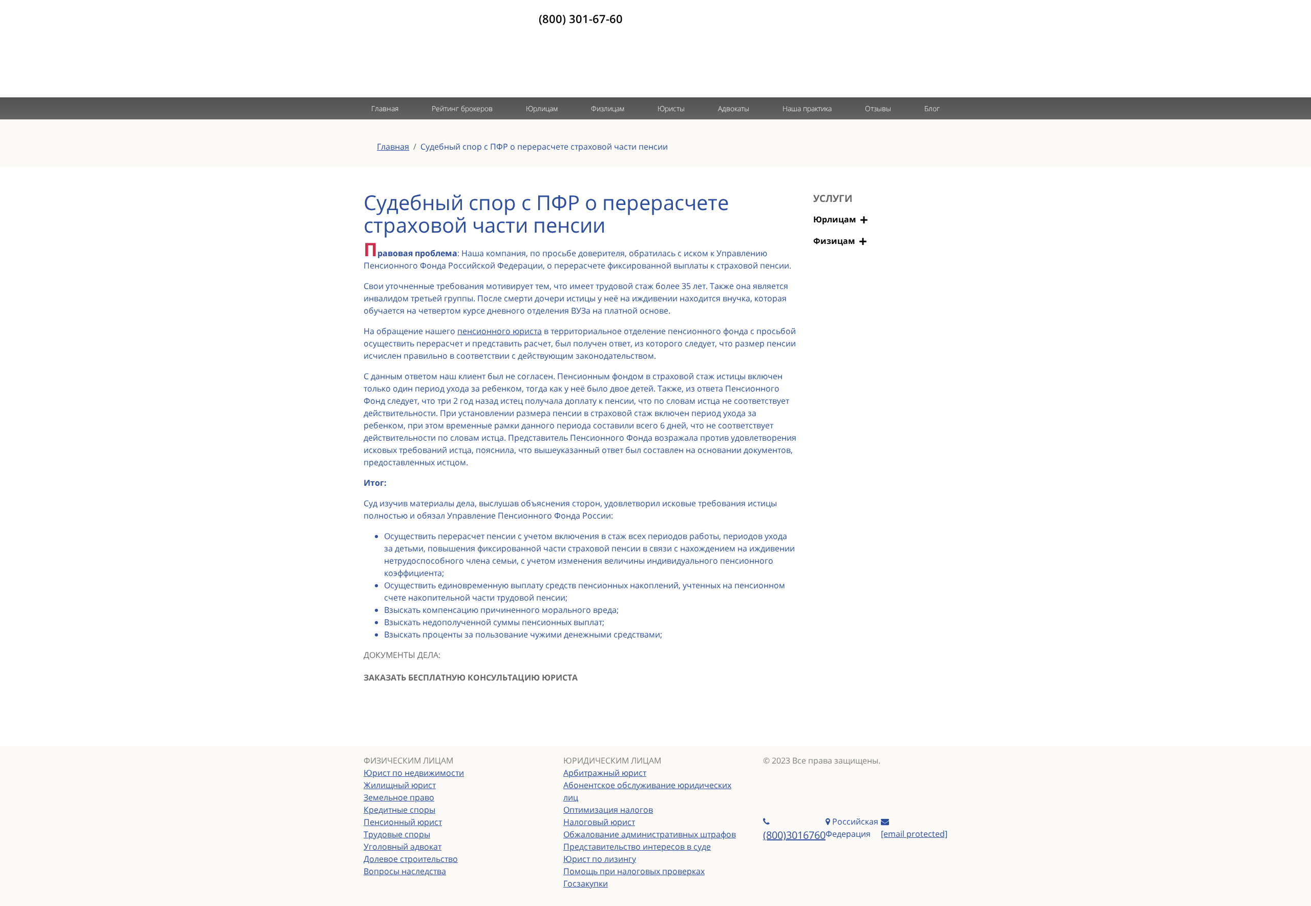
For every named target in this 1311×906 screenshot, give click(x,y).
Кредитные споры (399, 809)
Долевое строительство (411, 858)
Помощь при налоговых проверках (634, 871)
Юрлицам (542, 108)
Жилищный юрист (400, 785)
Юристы (671, 108)
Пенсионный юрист (403, 822)
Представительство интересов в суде (637, 846)
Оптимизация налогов (608, 809)
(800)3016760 (794, 835)
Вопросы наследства (405, 871)
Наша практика (807, 108)
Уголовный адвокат (402, 846)
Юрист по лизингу (599, 858)
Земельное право (399, 797)
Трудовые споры (397, 834)
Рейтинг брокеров (462, 108)
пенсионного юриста (499, 331)
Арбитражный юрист (604, 772)
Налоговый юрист (599, 822)
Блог (932, 108)
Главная (384, 108)
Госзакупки (585, 883)
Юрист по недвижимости (414, 772)
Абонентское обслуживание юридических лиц (647, 791)
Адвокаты (733, 108)
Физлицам (607, 108)
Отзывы (878, 108)
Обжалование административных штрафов (649, 834)
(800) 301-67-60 (581, 18)
